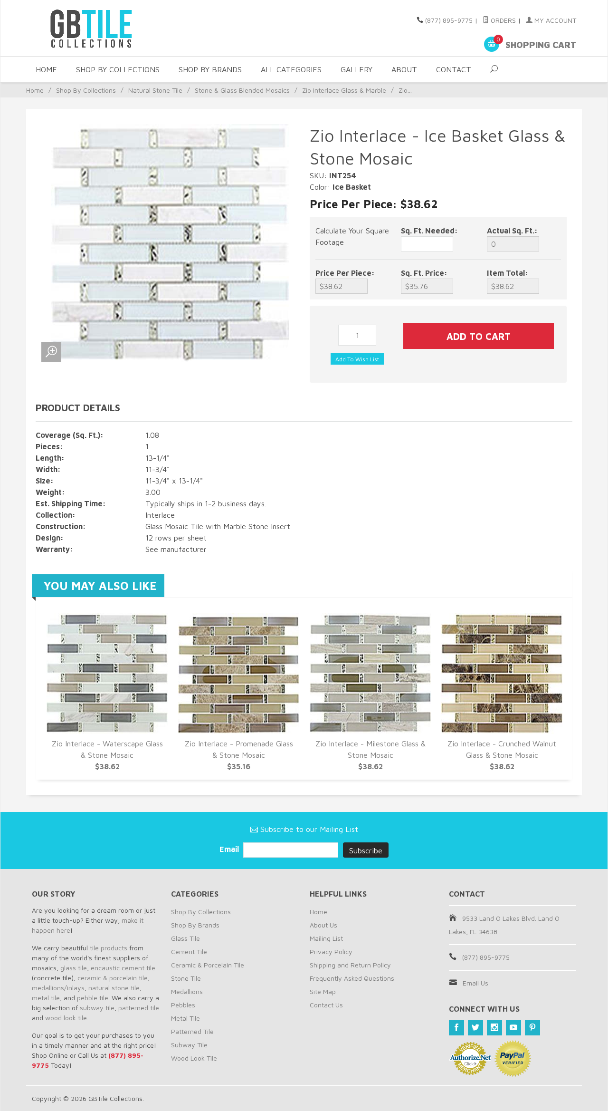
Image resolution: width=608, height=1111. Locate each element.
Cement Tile (189, 951)
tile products (108, 948)
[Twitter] (475, 1027)
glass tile (73, 968)
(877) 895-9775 (449, 20)
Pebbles (183, 1005)
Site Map (323, 991)
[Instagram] (494, 1027)
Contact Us (326, 1005)
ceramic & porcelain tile (112, 978)
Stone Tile (186, 978)
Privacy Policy (331, 951)
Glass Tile (185, 938)
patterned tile (138, 1008)
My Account (554, 20)
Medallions (187, 991)
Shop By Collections (118, 69)
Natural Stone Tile (155, 90)
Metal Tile (185, 1018)
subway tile (97, 1008)
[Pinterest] (532, 1027)
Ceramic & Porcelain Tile (207, 965)
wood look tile (66, 1018)
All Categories (291, 69)
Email (230, 849)
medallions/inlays (58, 988)
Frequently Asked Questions (352, 978)
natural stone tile (114, 988)
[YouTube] (513, 1027)
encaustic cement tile (123, 968)
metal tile (46, 998)
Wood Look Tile (194, 1058)
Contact (453, 69)
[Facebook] (456, 1027)
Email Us (475, 983)
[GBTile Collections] (118, 28)
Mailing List (326, 938)
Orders (502, 20)
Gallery (356, 69)
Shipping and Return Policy (350, 965)
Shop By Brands (210, 69)
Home (46, 69)
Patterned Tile (192, 1031)
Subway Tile (189, 1045)
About (404, 69)
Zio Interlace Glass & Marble (344, 90)
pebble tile (92, 998)
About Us (323, 925)
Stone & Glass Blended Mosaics (242, 90)
